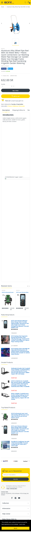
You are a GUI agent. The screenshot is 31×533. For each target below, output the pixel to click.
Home (2, 7)
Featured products (7, 315)
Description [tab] (6, 110)
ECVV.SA (3, 48)
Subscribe (15, 479)
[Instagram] (15, 498)
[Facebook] (12, 498)
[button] (5, 308)
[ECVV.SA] (9, 2)
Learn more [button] (22, 524)
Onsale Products (7, 362)
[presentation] (27, 286)
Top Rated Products (8, 407)
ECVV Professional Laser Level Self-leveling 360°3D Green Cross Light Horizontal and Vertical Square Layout (8, 292)
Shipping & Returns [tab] (18, 110)
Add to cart (16, 96)
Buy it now (15, 90)
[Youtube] (19, 498)
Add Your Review (5, 66)
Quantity (3, 84)
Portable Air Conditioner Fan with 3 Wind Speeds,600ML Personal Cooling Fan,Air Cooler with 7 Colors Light (20, 443)
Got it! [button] (15, 528)
